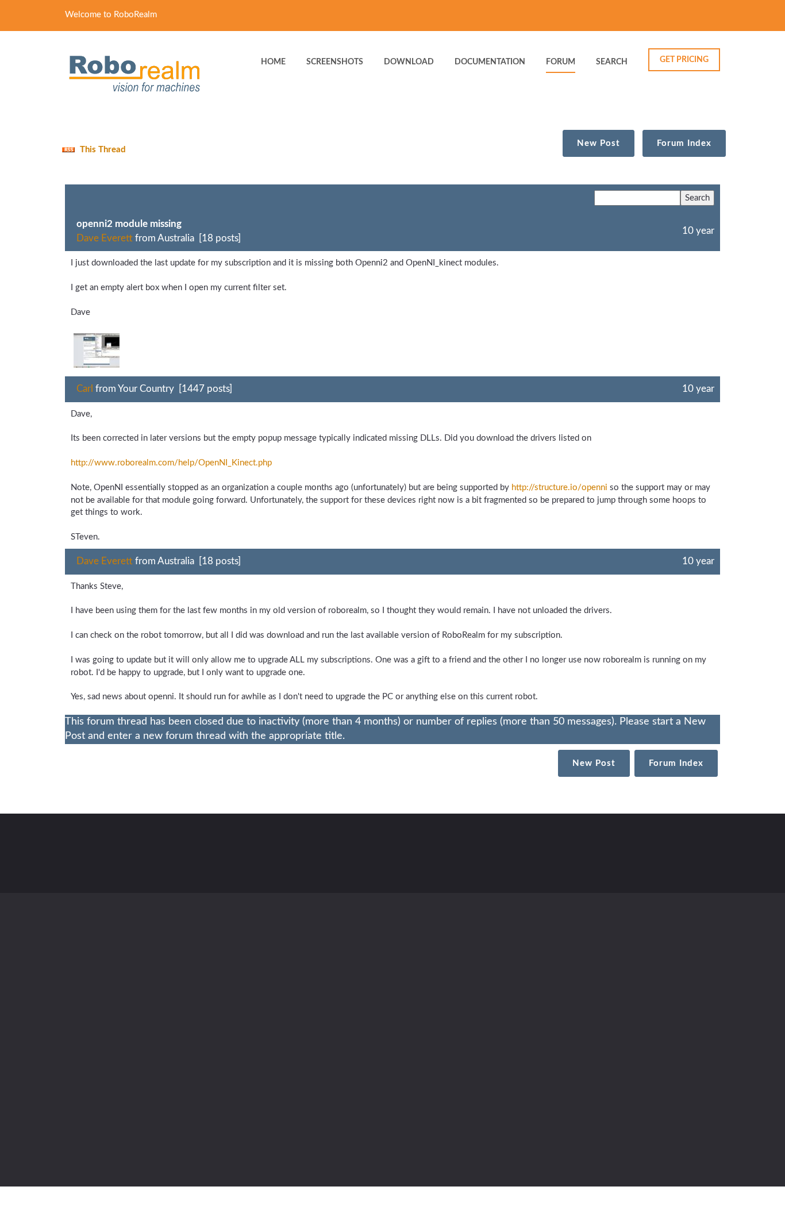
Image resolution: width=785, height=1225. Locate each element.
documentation (490, 62)
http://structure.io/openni (559, 487)
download (409, 62)
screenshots (334, 62)
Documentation (427, 1005)
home (273, 62)
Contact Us (419, 1029)
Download (320, 1005)
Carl (84, 389)
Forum (560, 62)
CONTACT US (677, 856)
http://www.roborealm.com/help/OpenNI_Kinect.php (171, 463)
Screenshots (421, 982)
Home (312, 982)
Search (612, 62)
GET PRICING (684, 60)
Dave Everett (104, 238)
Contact (295, 849)
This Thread (102, 149)
